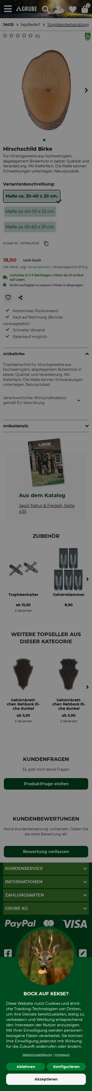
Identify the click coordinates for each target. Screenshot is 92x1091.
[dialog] (46, 545)
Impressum (62, 1054)
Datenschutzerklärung (37, 1054)
